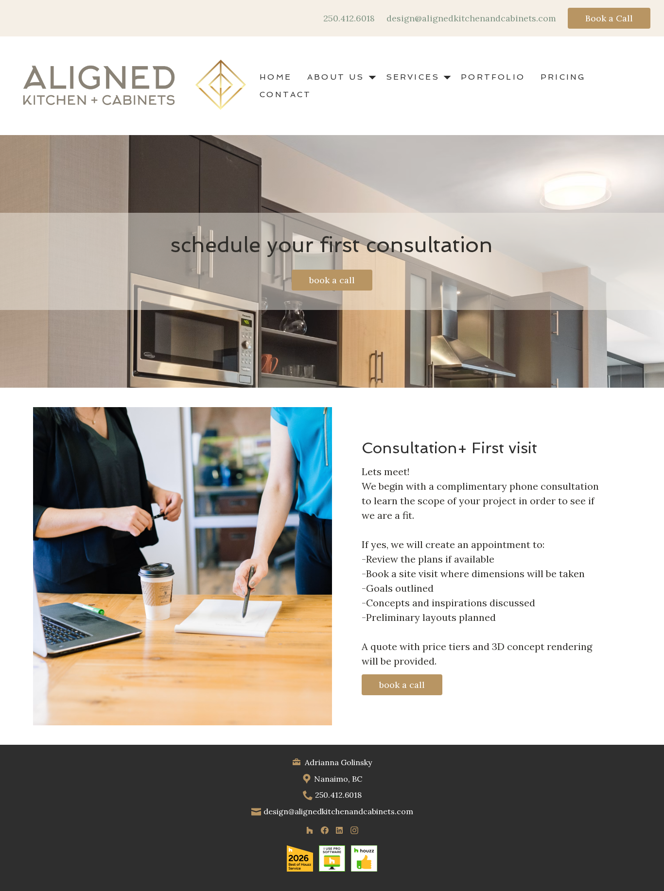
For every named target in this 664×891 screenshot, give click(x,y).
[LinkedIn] (339, 830)
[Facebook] (324, 830)
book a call (332, 280)
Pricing (563, 77)
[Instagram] (354, 830)
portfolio (493, 77)
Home (276, 77)
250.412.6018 (349, 18)
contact (285, 94)
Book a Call (609, 18)
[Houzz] (309, 830)
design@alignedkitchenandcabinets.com (471, 18)
